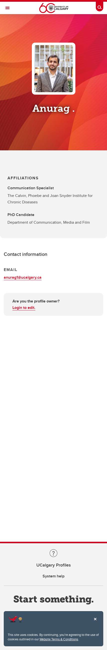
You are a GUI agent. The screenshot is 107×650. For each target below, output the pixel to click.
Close (95, 622)
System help (53, 576)
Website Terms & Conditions (59, 639)
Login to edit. (23, 307)
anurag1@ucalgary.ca (23, 277)
